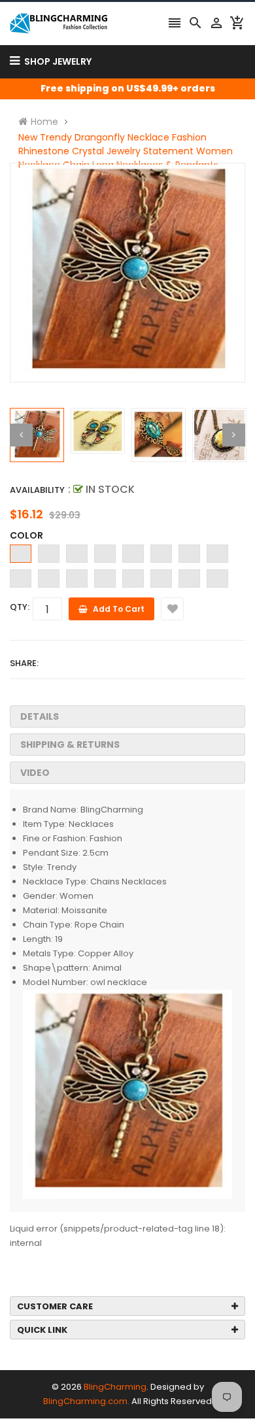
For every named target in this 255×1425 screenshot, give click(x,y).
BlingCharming (115, 1387)
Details (39, 716)
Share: (24, 663)
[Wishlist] (172, 608)
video (35, 772)
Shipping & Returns (70, 744)
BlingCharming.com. (86, 1401)
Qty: (19, 607)
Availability (37, 490)
